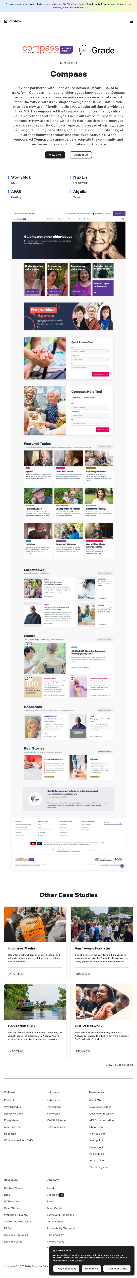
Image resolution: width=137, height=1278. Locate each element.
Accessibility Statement (62, 1228)
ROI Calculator (56, 1127)
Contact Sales (13, 1188)
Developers (54, 1106)
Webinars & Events (16, 1214)
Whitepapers (12, 1201)
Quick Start (96, 1100)
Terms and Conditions (60, 1214)
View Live (57, 155)
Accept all (91, 1268)
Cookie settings (117, 1268)
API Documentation (101, 1120)
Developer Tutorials (101, 1113)
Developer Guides (100, 1106)
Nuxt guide (96, 1140)
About (50, 1188)
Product (9, 1100)
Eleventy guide (98, 1167)
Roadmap (10, 1133)
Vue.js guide (96, 1154)
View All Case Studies (119, 1064)
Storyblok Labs (13, 1113)
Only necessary (66, 1268)
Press (50, 1201)
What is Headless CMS (18, 1140)
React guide (96, 1147)
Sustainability (55, 1234)
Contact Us (81, 154)
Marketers (53, 1113)
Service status (13, 1242)
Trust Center (55, 1208)
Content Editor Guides (18, 1222)
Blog (7, 1194)
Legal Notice (55, 1221)
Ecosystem (11, 1120)
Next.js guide (97, 1134)
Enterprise (53, 1100)
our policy (79, 1260)
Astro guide (96, 1161)
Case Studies (12, 1208)
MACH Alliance (56, 1120)
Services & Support (16, 1234)
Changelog (96, 1127)
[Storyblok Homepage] (12, 21)
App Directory (13, 1127)
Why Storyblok (13, 1106)
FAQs (7, 1228)
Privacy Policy (55, 1241)
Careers (52, 1194)
